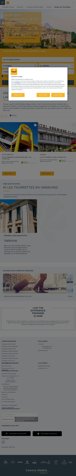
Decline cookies (43, 94)
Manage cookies (18, 94)
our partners (17, 82)
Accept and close (58, 94)
